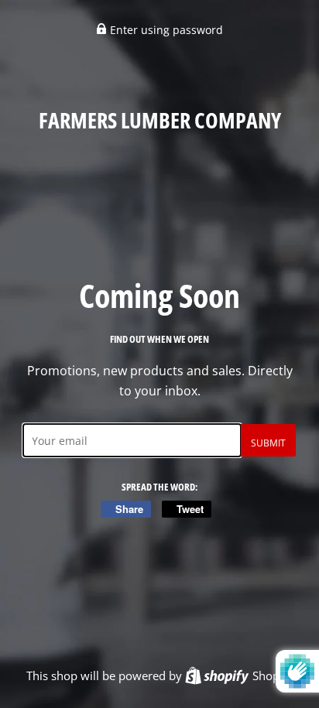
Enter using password (165, 29)
